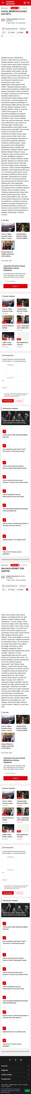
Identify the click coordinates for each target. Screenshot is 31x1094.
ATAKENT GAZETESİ (10, 3)
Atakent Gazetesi (12, 19)
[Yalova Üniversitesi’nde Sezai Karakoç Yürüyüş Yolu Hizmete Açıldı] (15, 477)
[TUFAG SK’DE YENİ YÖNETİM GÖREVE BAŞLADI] (15, 432)
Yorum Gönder (8, 401)
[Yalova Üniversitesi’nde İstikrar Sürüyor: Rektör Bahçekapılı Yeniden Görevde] (15, 462)
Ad (3, 380)
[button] (25, 2)
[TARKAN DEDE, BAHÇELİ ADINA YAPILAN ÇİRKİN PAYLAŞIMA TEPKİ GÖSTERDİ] (23, 231)
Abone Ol (15, 286)
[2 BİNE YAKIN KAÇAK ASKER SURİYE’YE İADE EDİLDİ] (8, 340)
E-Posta (5, 387)
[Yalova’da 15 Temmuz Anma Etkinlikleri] (15, 549)
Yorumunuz (11, 365)
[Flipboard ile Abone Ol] (23, 28)
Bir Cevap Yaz (8, 355)
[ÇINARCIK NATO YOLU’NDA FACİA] (15, 535)
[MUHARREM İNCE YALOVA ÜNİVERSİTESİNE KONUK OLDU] (23, 340)
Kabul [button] (27, 1090)
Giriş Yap (19, 401)
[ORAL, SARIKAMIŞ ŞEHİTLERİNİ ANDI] (23, 323)
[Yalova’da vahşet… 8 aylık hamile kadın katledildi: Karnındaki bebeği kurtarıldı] (15, 418)
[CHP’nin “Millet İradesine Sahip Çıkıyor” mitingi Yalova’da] (8, 231)
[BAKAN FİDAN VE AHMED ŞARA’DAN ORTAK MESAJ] (8, 249)
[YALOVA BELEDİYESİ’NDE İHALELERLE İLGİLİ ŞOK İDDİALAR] (15, 506)
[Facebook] (10, 1060)
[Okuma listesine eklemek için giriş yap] (27, 32)
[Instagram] (21, 1060)
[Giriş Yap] (28, 2)
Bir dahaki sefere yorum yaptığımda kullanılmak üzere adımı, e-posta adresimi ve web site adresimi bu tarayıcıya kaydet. (16, 395)
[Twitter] (15, 1060)
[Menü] (3, 2)
